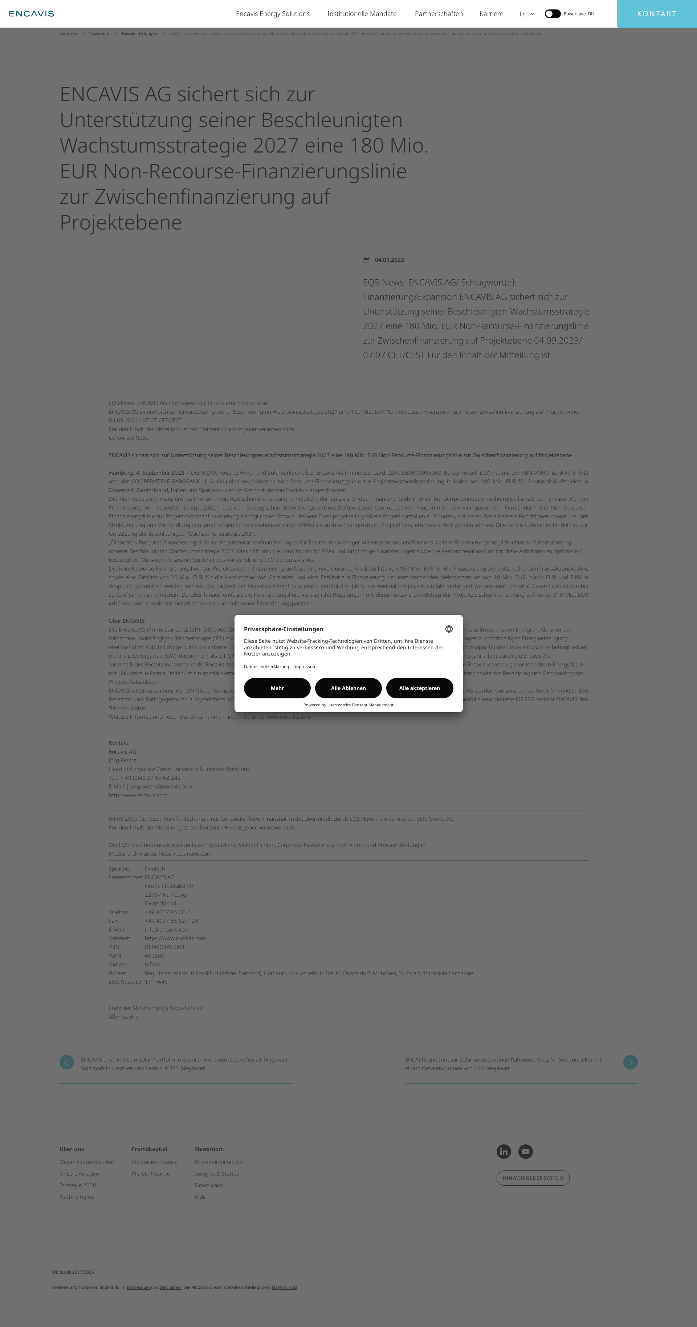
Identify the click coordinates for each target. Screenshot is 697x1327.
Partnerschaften (440, 13)
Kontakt (657, 14)
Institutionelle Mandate (363, 13)
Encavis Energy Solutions (274, 13)
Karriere (492, 13)
